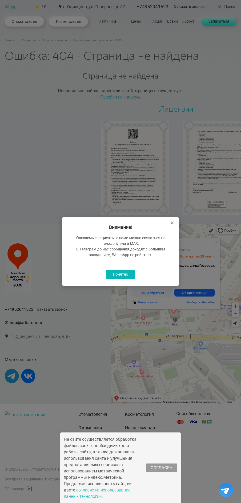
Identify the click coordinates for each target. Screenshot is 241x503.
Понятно (120, 274)
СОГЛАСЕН (162, 467)
